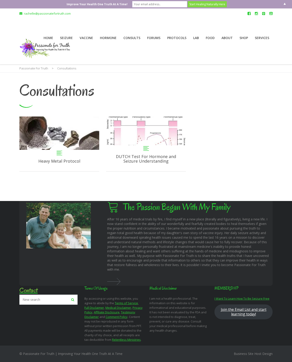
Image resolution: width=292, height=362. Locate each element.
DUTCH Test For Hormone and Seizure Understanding (146, 143)
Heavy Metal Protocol (59, 143)
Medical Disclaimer (118, 308)
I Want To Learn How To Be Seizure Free (241, 298)
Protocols (176, 38)
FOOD (210, 38)
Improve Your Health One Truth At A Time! (97, 4)
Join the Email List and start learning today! (243, 312)
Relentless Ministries (126, 340)
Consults (131, 38)
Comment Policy (117, 317)
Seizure (66, 38)
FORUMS (153, 38)
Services (262, 38)
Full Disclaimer (94, 308)
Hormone (108, 38)
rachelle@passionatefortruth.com (47, 13)
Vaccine (86, 38)
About (227, 38)
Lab (196, 38)
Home (48, 38)
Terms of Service (126, 303)
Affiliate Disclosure (107, 312)
